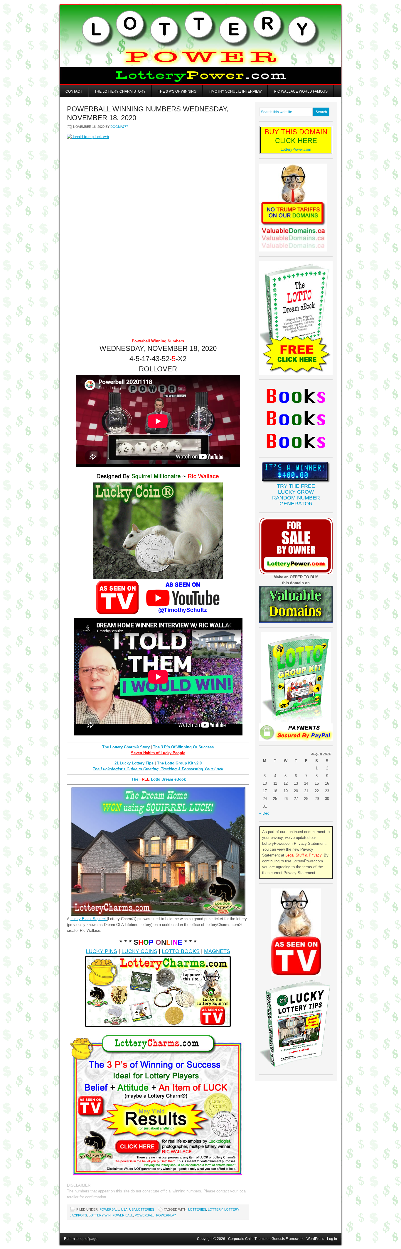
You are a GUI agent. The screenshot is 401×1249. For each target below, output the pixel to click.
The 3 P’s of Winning (177, 91)
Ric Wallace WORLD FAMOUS (301, 91)
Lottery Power (200, 44)
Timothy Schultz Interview (235, 91)
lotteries (197, 1209)
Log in (332, 1239)
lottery (215, 1209)
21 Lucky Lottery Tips (134, 763)
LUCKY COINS (139, 951)
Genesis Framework (288, 1239)
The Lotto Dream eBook (159, 779)
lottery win (100, 1215)
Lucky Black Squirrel (88, 919)
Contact (73, 91)
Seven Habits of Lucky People (158, 753)
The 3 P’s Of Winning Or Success (183, 747)
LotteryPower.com (296, 149)
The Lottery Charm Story (120, 91)
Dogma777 (119, 126)
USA (124, 1209)
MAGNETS (217, 951)
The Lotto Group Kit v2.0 (179, 763)
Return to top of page (80, 1239)
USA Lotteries (141, 1209)
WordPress (315, 1239)
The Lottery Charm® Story (126, 747)
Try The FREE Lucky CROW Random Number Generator (296, 495)
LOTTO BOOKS (181, 951)
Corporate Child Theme (247, 1239)
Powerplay (166, 1215)
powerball (144, 1215)
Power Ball (122, 1215)
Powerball (109, 1209)
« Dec (264, 813)
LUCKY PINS (101, 951)
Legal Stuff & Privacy (303, 855)
